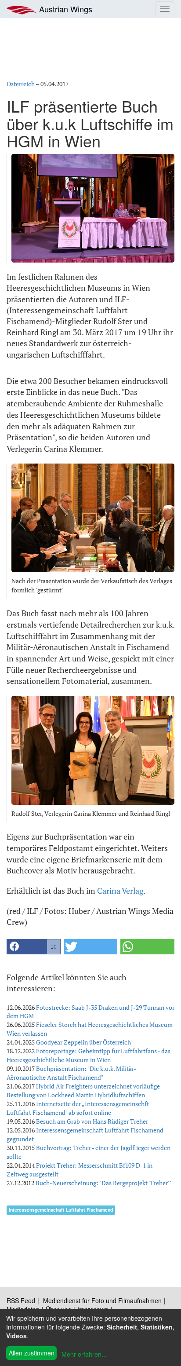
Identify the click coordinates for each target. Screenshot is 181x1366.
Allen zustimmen (31, 1352)
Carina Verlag (120, 890)
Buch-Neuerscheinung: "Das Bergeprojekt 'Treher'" (103, 1183)
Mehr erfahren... (84, 1354)
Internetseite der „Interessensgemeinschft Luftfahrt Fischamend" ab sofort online (78, 1108)
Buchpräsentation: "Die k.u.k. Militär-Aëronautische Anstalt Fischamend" (71, 1072)
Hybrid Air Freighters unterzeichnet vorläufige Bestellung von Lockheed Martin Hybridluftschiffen (83, 1090)
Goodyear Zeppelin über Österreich (83, 1042)
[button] (34, 946)
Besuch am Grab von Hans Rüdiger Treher (92, 1121)
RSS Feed (21, 1300)
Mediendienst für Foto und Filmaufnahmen (102, 1300)
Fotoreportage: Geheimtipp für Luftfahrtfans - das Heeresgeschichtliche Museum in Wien (88, 1055)
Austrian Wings (64, 9)
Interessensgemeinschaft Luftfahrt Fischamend (61, 1209)
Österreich (21, 84)
